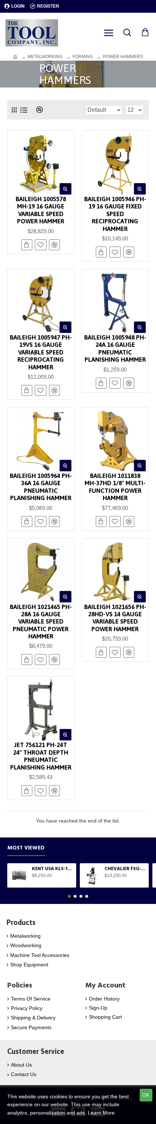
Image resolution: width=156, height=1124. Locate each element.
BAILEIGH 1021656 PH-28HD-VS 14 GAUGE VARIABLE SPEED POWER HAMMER (115, 618)
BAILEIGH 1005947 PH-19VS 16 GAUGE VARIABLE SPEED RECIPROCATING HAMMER (41, 352)
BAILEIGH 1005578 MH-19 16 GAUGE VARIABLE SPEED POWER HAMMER (41, 210)
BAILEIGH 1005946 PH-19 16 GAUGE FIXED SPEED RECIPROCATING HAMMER (115, 213)
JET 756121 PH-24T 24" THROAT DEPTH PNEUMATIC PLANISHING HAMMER (40, 756)
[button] (69, 896)
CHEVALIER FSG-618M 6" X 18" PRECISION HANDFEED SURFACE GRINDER (125, 869)
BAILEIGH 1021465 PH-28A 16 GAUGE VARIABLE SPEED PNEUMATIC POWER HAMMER (41, 621)
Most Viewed (26, 848)
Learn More (101, 1113)
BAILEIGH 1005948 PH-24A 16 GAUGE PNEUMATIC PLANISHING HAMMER (115, 348)
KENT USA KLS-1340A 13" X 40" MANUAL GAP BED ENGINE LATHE (53, 869)
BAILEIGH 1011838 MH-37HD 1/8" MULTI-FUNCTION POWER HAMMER (115, 487)
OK (146, 1095)
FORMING (83, 56)
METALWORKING (45, 56)
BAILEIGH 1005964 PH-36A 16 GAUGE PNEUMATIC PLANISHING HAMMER (41, 487)
